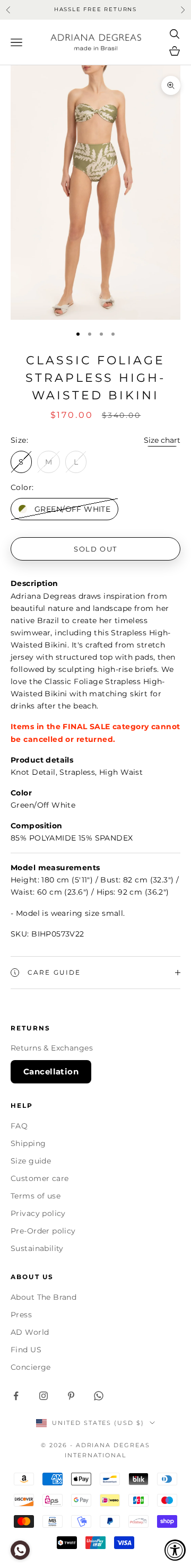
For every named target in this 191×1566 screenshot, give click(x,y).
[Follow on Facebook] (16, 1395)
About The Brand (43, 1297)
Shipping (28, 1143)
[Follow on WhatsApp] (98, 1395)
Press (21, 1314)
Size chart (162, 440)
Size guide (31, 1161)
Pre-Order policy (43, 1231)
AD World (30, 1332)
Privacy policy (38, 1213)
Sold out (95, 549)
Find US (26, 1349)
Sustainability (37, 1248)
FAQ (19, 1126)
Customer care (39, 1178)
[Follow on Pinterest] (71, 1395)
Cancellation (51, 1071)
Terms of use (35, 1196)
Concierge (31, 1367)
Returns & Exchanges (52, 1048)
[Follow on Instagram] (43, 1395)
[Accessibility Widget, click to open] (175, 1550)
